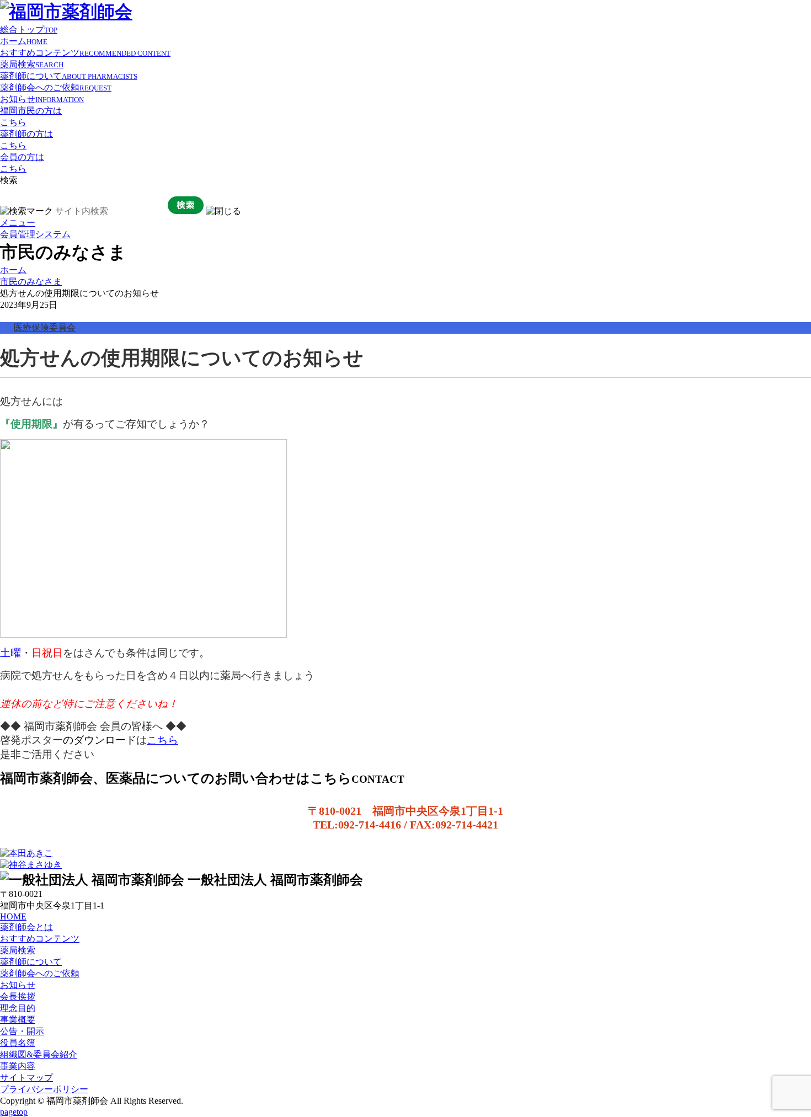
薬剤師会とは (26, 927)
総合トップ (28, 29)
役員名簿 (17, 1042)
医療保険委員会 (45, 327)
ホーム (23, 41)
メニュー (17, 222)
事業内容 (17, 1066)
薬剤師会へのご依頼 (55, 87)
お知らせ (42, 99)
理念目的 (17, 1008)
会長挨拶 (17, 996)
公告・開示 (22, 1031)
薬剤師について (68, 76)
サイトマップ (26, 1077)
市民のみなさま (31, 281)
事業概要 (17, 1019)
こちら (162, 740)
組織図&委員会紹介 (38, 1054)
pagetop (14, 1111)
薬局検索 (31, 64)
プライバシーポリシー (44, 1089)
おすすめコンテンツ (85, 52)
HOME (13, 916)
